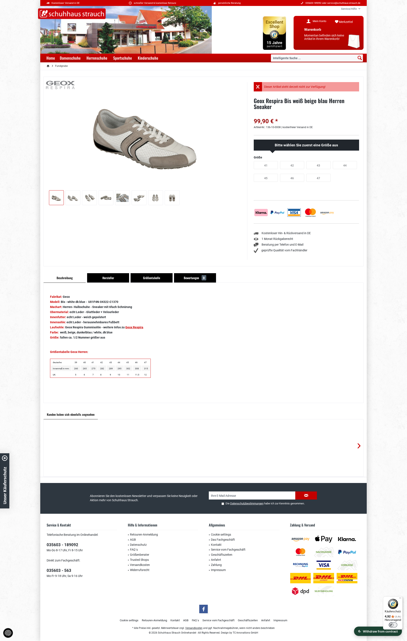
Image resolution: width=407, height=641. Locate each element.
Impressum (218, 570)
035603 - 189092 (62, 544)
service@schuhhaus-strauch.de (343, 3)
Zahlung (216, 565)
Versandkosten (140, 565)
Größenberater (139, 554)
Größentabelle (151, 278)
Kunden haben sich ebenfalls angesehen (71, 414)
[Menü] (400, 599)
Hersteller (108, 278)
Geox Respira (134, 327)
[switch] (393, 624)
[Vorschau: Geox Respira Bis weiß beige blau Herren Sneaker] (56, 197)
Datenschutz (138, 544)
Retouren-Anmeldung (144, 534)
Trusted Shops (139, 559)
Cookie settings (221, 534)
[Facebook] (203, 609)
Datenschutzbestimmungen (246, 503)
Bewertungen (194, 278)
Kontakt (216, 544)
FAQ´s (134, 549)
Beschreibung (65, 278)
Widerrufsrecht (139, 570)
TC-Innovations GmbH (245, 632)
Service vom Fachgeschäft (228, 549)
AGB (133, 539)
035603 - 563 (59, 570)
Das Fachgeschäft (223, 539)
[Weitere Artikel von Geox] (60, 85)
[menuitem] (349, 8)
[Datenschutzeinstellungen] (8, 633)
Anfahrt (216, 559)
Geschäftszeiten (221, 554)
